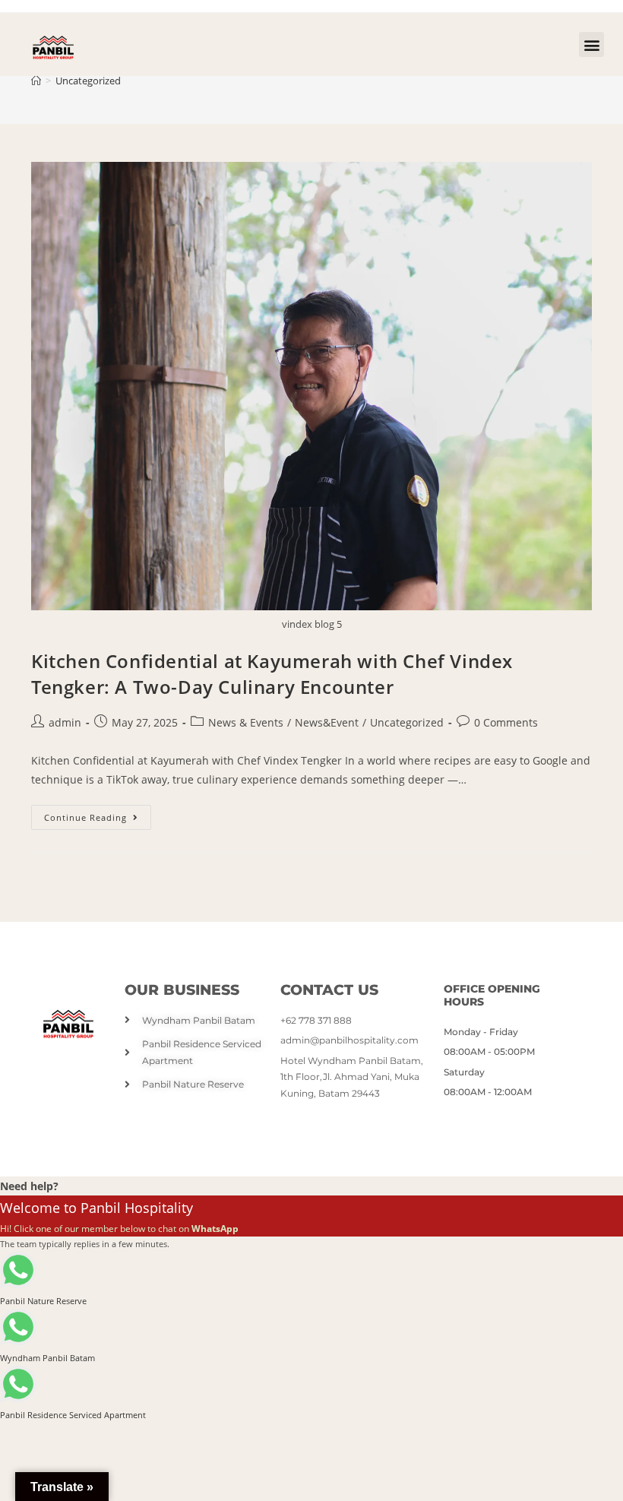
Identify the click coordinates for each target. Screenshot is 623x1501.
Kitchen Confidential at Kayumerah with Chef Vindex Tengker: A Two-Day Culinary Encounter (272, 673)
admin (65, 722)
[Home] (36, 80)
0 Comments (506, 722)
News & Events (245, 722)
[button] (591, 44)
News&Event (327, 722)
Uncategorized (88, 80)
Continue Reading (97, 814)
